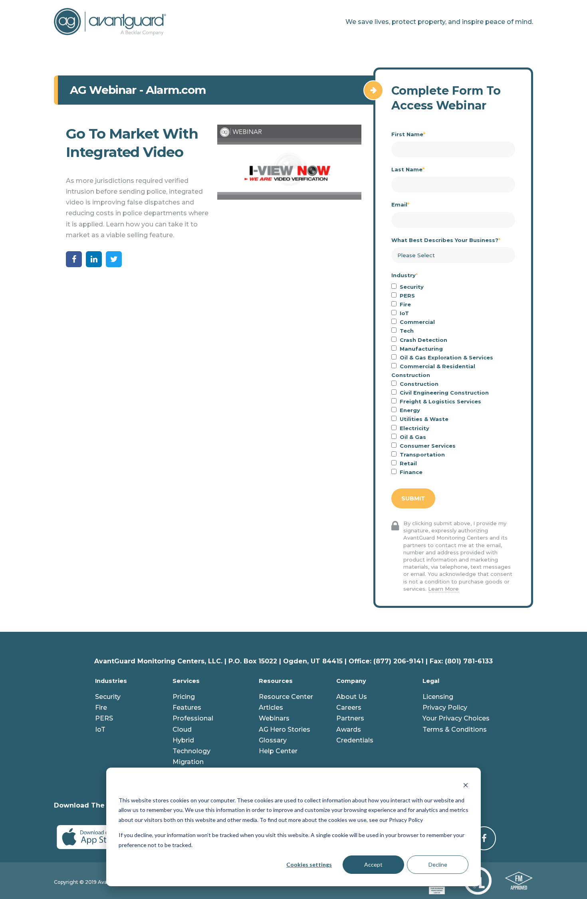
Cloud (182, 729)
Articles (271, 707)
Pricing (184, 697)
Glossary (273, 740)
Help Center (278, 751)
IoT (100, 729)
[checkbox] (453, 379)
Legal (430, 681)
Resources (276, 681)
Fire (101, 707)
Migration (188, 762)
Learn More (443, 588)
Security (108, 697)
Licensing (437, 697)
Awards (348, 729)
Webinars (274, 718)
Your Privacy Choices (456, 718)
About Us (351, 697)
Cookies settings (309, 864)
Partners (350, 718)
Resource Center (286, 697)
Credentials (354, 740)
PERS (104, 718)
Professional (193, 718)
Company (351, 681)
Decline (437, 864)
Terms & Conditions (454, 729)
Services (186, 681)
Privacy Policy (444, 707)
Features (187, 707)
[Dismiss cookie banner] (465, 785)
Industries (111, 681)
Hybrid (183, 740)
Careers (348, 707)
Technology (191, 751)
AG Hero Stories (284, 729)
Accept (373, 864)
